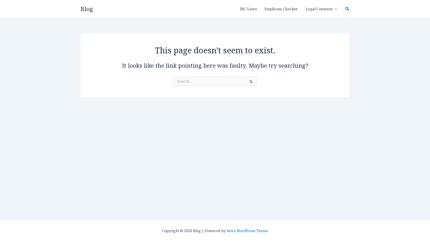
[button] (335, 9)
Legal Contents (319, 8)
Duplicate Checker (281, 8)
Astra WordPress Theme (247, 230)
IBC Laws (248, 8)
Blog (87, 9)
